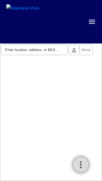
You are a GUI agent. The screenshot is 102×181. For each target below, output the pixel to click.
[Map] (51, 112)
